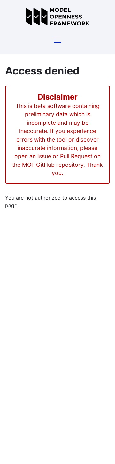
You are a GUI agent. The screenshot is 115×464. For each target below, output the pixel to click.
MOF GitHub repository (52, 164)
